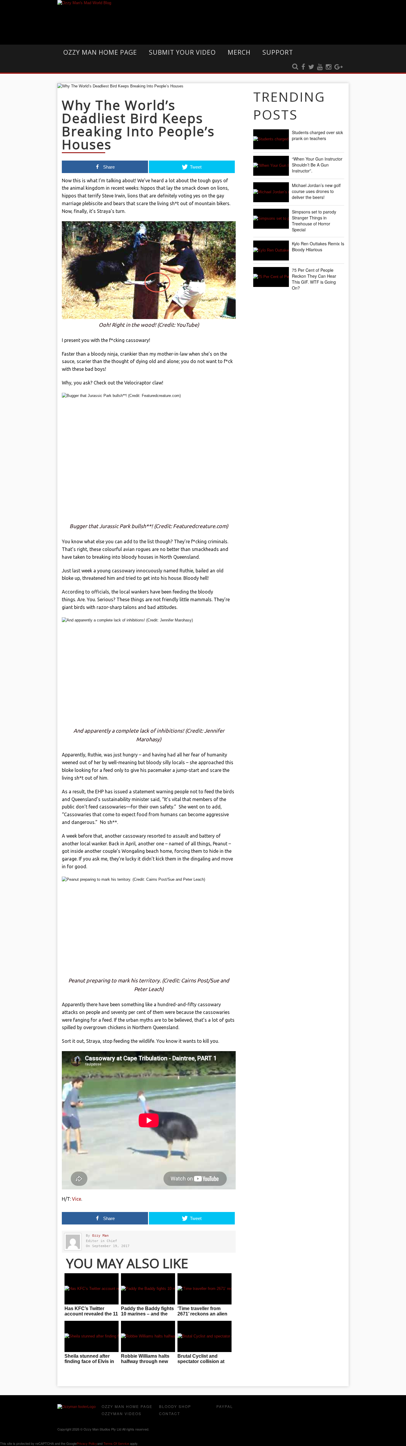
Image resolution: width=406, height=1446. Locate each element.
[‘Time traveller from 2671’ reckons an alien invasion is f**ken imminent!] (204, 1289)
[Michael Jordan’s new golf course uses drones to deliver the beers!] (271, 192)
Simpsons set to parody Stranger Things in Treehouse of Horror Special (314, 221)
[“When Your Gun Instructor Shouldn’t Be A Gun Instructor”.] (271, 165)
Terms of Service (116, 1443)
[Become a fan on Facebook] (303, 67)
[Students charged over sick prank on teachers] (271, 139)
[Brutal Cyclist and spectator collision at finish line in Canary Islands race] (204, 1336)
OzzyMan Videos (121, 1413)
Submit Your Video (182, 52)
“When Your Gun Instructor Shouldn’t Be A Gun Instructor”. (317, 165)
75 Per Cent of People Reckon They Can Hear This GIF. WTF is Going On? (314, 279)
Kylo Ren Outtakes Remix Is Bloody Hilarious (318, 246)
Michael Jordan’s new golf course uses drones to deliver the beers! (316, 191)
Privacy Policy (87, 1443)
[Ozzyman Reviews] (76, 1407)
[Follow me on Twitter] (311, 67)
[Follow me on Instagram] (328, 67)
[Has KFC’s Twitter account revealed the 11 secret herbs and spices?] (91, 1289)
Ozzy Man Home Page (100, 52)
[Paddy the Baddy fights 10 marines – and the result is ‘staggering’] (148, 1289)
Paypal (224, 1406)
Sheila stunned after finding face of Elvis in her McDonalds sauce (89, 1361)
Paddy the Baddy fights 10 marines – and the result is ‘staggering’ (147, 1314)
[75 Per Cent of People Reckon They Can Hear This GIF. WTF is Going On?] (271, 277)
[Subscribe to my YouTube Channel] (320, 67)
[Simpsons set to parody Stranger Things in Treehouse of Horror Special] (271, 218)
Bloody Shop (175, 1406)
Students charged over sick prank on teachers (317, 135)
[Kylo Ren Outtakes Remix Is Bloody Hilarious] (271, 250)
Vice (76, 1199)
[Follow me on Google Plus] (338, 67)
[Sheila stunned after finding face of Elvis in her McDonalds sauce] (91, 1336)
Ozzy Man (100, 1236)
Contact (169, 1413)
